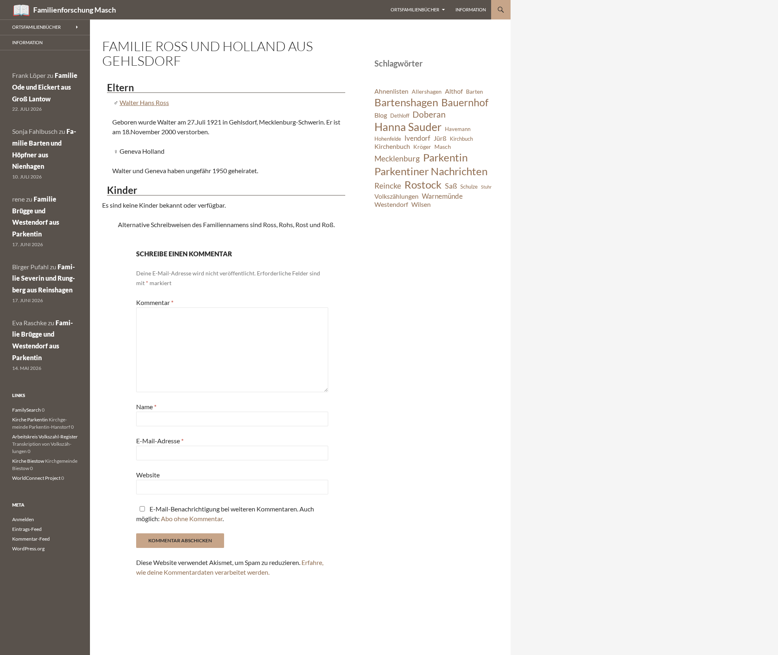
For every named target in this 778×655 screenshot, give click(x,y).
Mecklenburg (397, 158)
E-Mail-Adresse (160, 441)
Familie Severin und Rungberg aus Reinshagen (43, 278)
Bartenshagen (406, 102)
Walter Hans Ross (144, 102)
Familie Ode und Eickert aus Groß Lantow (44, 87)
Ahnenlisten (391, 91)
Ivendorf (417, 138)
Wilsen (421, 204)
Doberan (429, 114)
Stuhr (486, 186)
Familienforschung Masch (74, 9)
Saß (451, 185)
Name (146, 406)
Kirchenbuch (392, 146)
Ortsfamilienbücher (415, 9)
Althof (454, 91)
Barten (474, 91)
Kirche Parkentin (30, 420)
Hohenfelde (387, 139)
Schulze (469, 187)
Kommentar (154, 302)
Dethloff (399, 116)
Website (148, 475)
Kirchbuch (461, 139)
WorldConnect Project (36, 478)
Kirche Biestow (28, 461)
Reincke (387, 185)
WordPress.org (28, 548)
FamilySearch (26, 410)
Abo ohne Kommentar (191, 518)
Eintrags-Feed (27, 529)
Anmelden (23, 519)
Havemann (457, 129)
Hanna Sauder (408, 126)
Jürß (440, 138)
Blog (380, 115)
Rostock (423, 184)
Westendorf (391, 204)
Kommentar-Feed (31, 539)
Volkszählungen (396, 196)
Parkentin (445, 157)
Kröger (422, 146)
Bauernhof (464, 102)
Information (470, 9)
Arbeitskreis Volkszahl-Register (45, 437)
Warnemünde (442, 196)
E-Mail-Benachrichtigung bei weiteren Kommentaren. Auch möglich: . (225, 513)
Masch (442, 146)
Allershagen (427, 91)
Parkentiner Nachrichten (430, 171)
